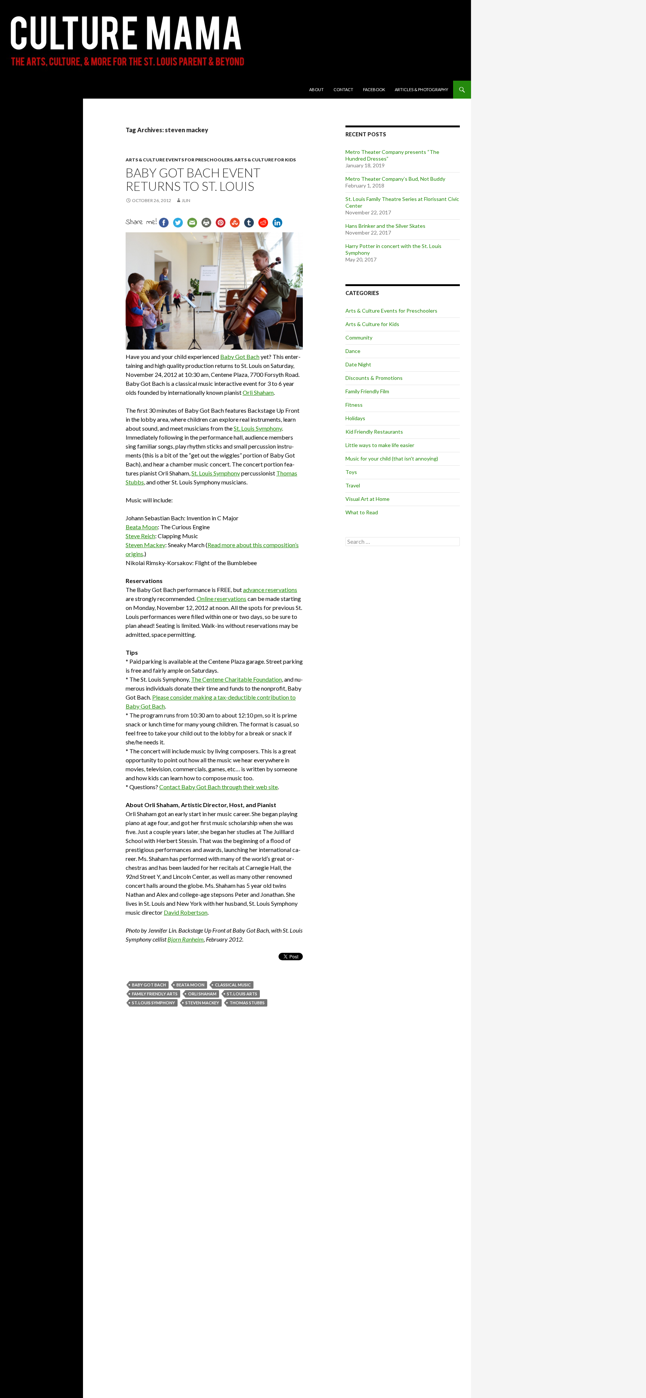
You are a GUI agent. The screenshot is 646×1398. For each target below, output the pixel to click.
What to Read (361, 512)
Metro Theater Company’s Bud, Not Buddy (395, 179)
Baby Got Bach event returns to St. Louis (193, 179)
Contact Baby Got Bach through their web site (218, 786)
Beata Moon (142, 526)
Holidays (355, 418)
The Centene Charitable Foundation (236, 679)
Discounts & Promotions (374, 378)
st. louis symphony (153, 1002)
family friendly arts (155, 993)
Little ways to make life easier (379, 445)
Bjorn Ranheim (185, 939)
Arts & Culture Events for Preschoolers (179, 159)
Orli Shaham (258, 392)
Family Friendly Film (367, 391)
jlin (186, 200)
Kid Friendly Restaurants (374, 431)
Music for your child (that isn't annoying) (391, 458)
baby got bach (149, 984)
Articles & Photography (421, 89)
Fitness (354, 405)
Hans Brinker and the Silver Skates (385, 226)
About (316, 89)
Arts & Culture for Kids (265, 159)
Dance (352, 351)
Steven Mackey (145, 544)
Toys (351, 472)
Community (358, 337)
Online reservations (221, 598)
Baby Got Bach (239, 356)
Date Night (358, 364)
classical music (233, 984)
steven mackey (202, 1002)
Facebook (374, 89)
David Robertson (185, 912)
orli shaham (202, 993)
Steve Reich (140, 535)
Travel (352, 485)
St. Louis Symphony (258, 428)
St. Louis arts (242, 993)
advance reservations (270, 589)
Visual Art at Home (367, 499)
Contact (343, 89)
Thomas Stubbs (247, 1002)
